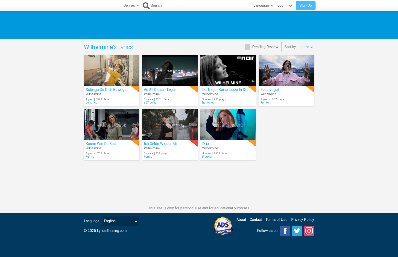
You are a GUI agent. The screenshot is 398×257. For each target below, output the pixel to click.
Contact (256, 219)
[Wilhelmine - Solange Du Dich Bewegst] (111, 70)
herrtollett (208, 102)
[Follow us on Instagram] (309, 231)
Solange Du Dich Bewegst (107, 89)
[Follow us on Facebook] (285, 231)
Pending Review (265, 47)
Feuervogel (269, 89)
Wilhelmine (94, 94)
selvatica (91, 102)
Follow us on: (267, 230)
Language (261, 5)
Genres (129, 5)
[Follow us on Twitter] (297, 231)
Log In (282, 5)
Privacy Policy (302, 219)
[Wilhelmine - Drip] (228, 124)
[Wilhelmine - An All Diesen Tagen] (170, 70)
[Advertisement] (199, 25)
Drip (205, 143)
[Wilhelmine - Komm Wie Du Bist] (111, 124)
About (241, 219)
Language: (92, 221)
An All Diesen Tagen (160, 89)
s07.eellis (150, 102)
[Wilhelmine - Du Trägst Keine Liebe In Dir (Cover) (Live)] (228, 70)
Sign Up (305, 5)
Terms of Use (276, 219)
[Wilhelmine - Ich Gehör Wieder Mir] (170, 124)
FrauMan (207, 156)
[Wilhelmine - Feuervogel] (286, 70)
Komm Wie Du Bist (101, 143)
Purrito (264, 102)
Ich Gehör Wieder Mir (161, 143)
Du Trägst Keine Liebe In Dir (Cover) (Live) (236, 89)
